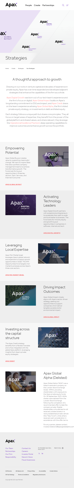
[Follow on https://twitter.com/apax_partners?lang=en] (39, 453)
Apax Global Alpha (45, 106)
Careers (25, 451)
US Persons (8, 471)
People (28, 5)
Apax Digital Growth (15, 98)
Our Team (9, 448)
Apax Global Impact (41, 101)
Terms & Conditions (23, 474)
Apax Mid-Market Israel (14, 275)
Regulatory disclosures (39, 474)
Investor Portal (27, 454)
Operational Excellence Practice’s (25, 123)
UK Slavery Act (20, 471)
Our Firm (8, 454)
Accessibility (42, 471)
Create (37, 5)
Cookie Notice (54, 471)
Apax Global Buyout (13, 184)
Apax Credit (57, 103)
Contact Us (26, 448)
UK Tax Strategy (9, 474)
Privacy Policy (31, 471)
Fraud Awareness (28, 460)
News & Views (27, 457)
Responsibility (10, 457)
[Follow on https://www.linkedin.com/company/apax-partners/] (42, 453)
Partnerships (48, 5)
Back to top (57, 448)
